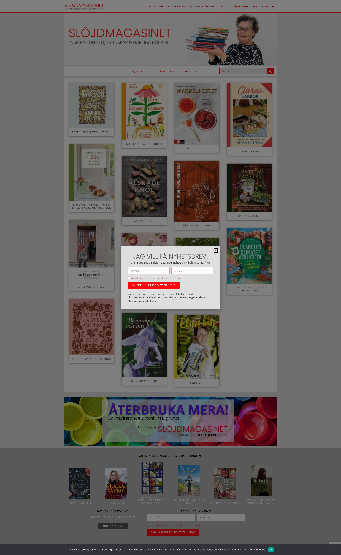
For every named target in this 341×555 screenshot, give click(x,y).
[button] (215, 250)
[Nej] (335, 549)
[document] (170, 277)
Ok (271, 549)
